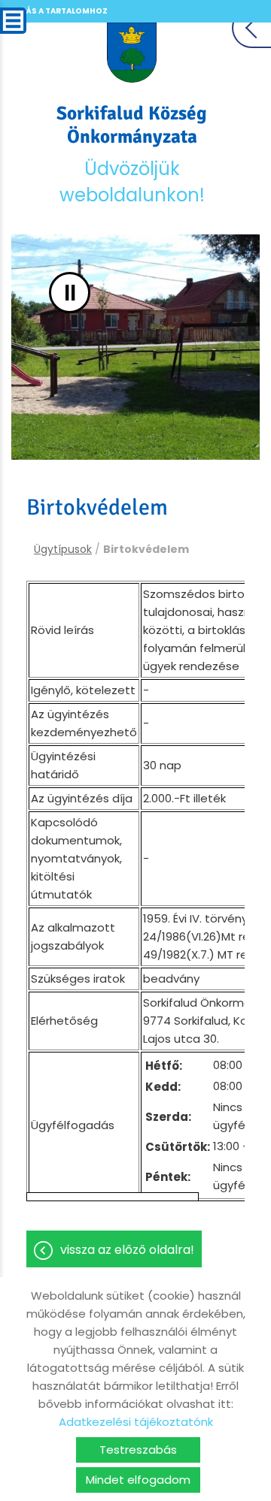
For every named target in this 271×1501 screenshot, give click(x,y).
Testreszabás (138, 1449)
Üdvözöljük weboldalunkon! (131, 154)
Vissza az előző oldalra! (127, 1249)
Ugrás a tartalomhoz (58, 11)
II (70, 292)
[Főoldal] (132, 53)
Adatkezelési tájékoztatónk (136, 1422)
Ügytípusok (63, 549)
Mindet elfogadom (138, 1479)
